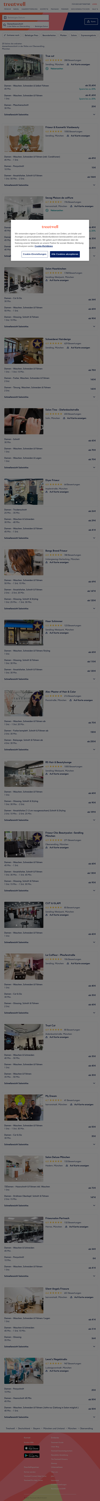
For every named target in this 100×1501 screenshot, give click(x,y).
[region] (50, 240)
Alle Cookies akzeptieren (64, 254)
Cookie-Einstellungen (34, 254)
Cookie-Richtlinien (44, 246)
